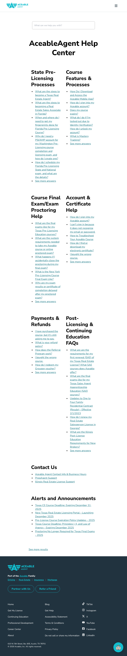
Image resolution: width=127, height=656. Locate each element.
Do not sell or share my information (62, 635)
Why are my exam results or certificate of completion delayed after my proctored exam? (47, 290)
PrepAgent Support (46, 478)
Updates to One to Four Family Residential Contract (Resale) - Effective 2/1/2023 (81, 406)
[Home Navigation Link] (20, 5)
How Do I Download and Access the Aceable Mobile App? (82, 95)
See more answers (45, 181)
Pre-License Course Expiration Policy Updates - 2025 (65, 520)
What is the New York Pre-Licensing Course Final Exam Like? (47, 275)
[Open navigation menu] (117, 5)
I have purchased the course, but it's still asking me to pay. (46, 335)
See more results (38, 549)
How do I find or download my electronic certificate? (82, 246)
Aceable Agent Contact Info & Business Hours (60, 474)
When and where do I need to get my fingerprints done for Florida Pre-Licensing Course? (47, 125)
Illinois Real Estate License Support (55, 481)
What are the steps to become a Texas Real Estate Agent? (47, 95)
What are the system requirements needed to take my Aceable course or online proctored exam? (47, 245)
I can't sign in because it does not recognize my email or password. (82, 228)
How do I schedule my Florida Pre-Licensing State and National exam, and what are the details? (47, 170)
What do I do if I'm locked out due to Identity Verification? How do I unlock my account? (81, 125)
